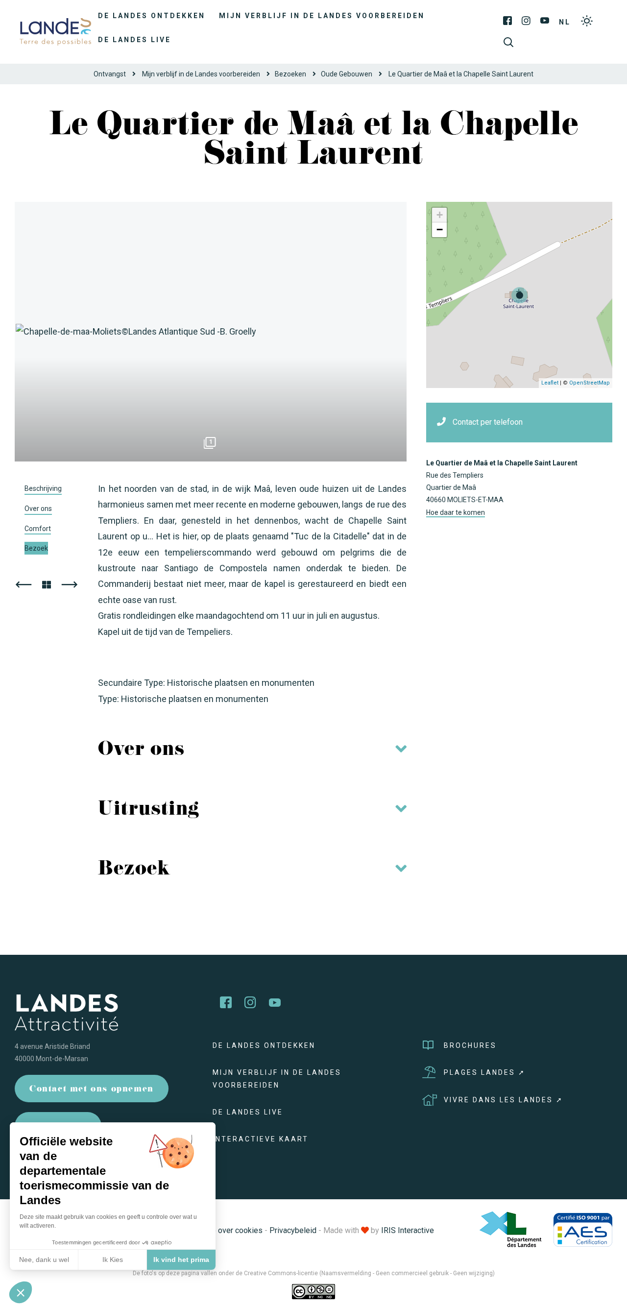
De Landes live (134, 40)
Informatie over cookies (222, 1230)
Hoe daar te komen (455, 512)
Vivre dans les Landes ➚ (503, 1100)
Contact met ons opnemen (91, 1089)
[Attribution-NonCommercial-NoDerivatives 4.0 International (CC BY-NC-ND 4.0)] (313, 1290)
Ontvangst (110, 74)
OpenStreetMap (589, 383)
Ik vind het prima (181, 1259)
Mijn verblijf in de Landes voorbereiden (322, 16)
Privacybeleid (292, 1230)
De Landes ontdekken (151, 16)
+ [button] (439, 215)
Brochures (470, 1045)
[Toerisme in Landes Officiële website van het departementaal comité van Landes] (55, 31)
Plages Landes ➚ (485, 1072)
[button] (20, 1292)
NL (565, 22)
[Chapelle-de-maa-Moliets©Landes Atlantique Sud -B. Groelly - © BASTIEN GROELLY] (211, 331)
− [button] (439, 229)
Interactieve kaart (261, 1139)
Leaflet (549, 383)
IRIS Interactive (407, 1230)
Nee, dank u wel (44, 1259)
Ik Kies (112, 1259)
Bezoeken (290, 74)
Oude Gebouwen (346, 74)
